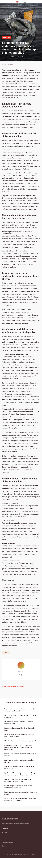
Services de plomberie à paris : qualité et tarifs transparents (20, 716)
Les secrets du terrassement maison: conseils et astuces (20, 793)
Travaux (6, 38)
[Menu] (25, 1)
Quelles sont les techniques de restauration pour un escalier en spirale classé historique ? (21, 774)
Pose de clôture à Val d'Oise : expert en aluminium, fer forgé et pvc (17, 780)
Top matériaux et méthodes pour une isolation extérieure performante (20, 710)
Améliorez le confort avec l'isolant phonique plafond (19, 761)
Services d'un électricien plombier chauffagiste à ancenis (21, 755)
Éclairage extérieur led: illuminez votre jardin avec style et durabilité (20, 735)
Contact (4, 846)
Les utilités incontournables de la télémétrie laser (19, 729)
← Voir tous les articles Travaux (13, 686)
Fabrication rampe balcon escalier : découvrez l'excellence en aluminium (20, 799)
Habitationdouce (10, 818)
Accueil (4, 64)
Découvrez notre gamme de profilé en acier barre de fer (19, 767)
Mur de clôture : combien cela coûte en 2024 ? (20, 741)
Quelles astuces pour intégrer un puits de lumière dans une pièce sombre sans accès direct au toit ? (18, 747)
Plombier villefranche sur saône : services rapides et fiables (18, 723)
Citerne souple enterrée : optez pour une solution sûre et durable (18, 787)
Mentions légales (7, 842)
